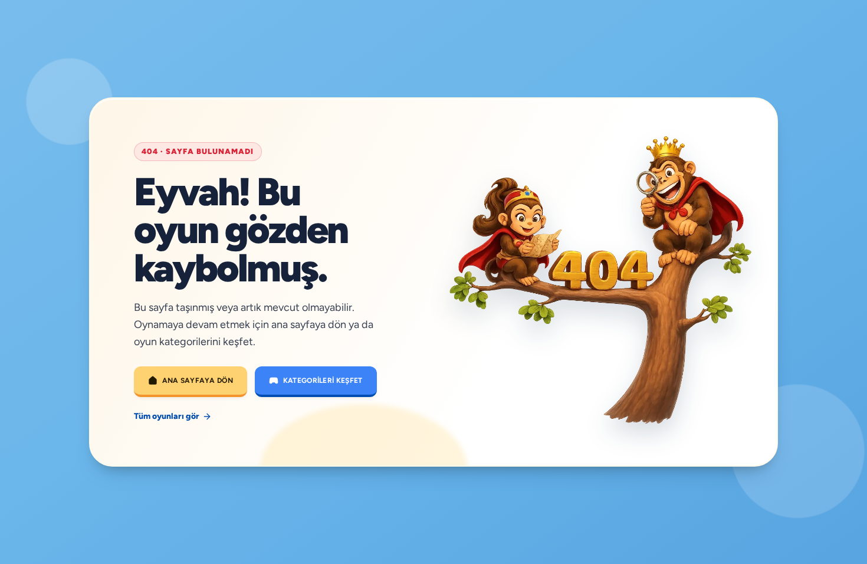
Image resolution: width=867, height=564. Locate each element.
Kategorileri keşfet (323, 380)
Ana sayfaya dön (198, 380)
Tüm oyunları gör (166, 416)
